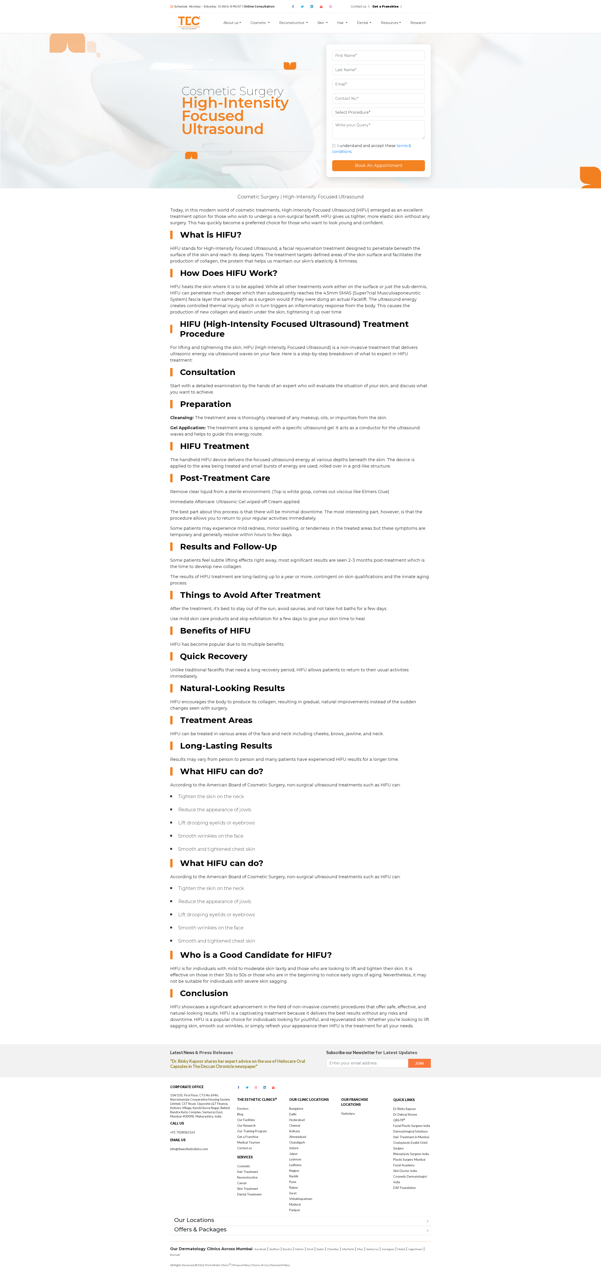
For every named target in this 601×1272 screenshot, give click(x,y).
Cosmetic (243, 1166)
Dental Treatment (249, 1194)
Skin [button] (321, 23)
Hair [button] (341, 23)
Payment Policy (280, 1265)
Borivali (175, 1255)
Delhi (292, 1114)
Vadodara (348, 1113)
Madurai (295, 1204)
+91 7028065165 (182, 1132)
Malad (401, 1249)
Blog (240, 1114)
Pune (292, 1182)
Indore (293, 1148)
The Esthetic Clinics (218, 1265)
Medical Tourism (248, 1142)
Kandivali (260, 1249)
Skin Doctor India (405, 1171)
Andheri (274, 1249)
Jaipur (293, 1154)
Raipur (293, 1187)
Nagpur (294, 1170)
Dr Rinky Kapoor (404, 1109)
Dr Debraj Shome (405, 1114)
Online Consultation (259, 6)
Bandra (287, 1249)
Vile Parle (348, 1249)
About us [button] (230, 23)
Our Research (246, 1125)
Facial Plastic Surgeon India (411, 1126)
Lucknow (295, 1159)
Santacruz (372, 1249)
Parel (310, 1249)
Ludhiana (295, 1165)
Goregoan (388, 1249)
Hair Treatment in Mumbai (411, 1137)
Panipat (294, 1210)
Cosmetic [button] (258, 23)
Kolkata (294, 1131)
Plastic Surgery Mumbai (409, 1159)
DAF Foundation (404, 1188)
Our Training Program (252, 1131)
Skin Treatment (247, 1189)
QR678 (399, 1120)
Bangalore (296, 1108)
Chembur (333, 1249)
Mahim (299, 1249)
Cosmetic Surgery (258, 197)
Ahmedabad (297, 1137)
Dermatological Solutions (410, 1131)
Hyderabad (297, 1120)
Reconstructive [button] (292, 23)
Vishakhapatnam (300, 1199)
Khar (360, 1249)
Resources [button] (389, 23)
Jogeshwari (415, 1249)
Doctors (242, 1108)
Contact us (358, 6)
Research (418, 23)
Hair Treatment (247, 1172)
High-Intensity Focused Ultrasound (323, 197)
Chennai (294, 1125)
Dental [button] (363, 23)
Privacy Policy (241, 1265)
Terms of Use (260, 1265)
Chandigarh (297, 1142)
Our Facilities (246, 1120)
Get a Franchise (247, 1137)
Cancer (242, 1183)
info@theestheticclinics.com (189, 1149)
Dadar (320, 1249)
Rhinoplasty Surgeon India (411, 1154)
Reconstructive (247, 1177)
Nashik (293, 1176)
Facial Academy (404, 1165)
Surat (293, 1193)
